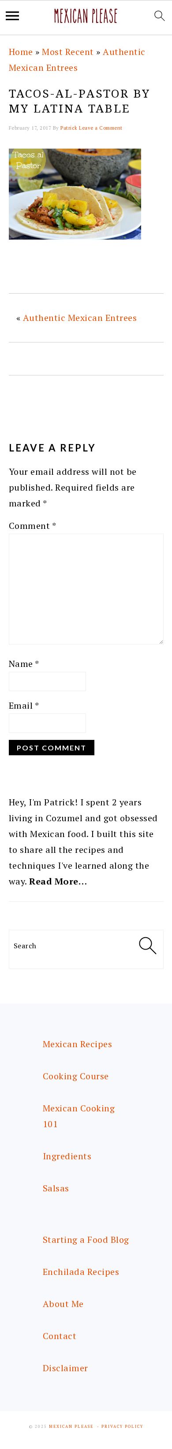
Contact (60, 1336)
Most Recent (68, 52)
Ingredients (67, 1156)
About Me (63, 1304)
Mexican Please (71, 1426)
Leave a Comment (101, 128)
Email (24, 705)
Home (21, 52)
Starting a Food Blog (86, 1239)
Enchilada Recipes (81, 1272)
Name (24, 664)
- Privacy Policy (120, 1426)
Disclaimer (65, 1368)
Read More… (58, 881)
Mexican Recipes (77, 1044)
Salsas (56, 1188)
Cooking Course (76, 1076)
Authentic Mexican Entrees (80, 318)
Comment (32, 526)
